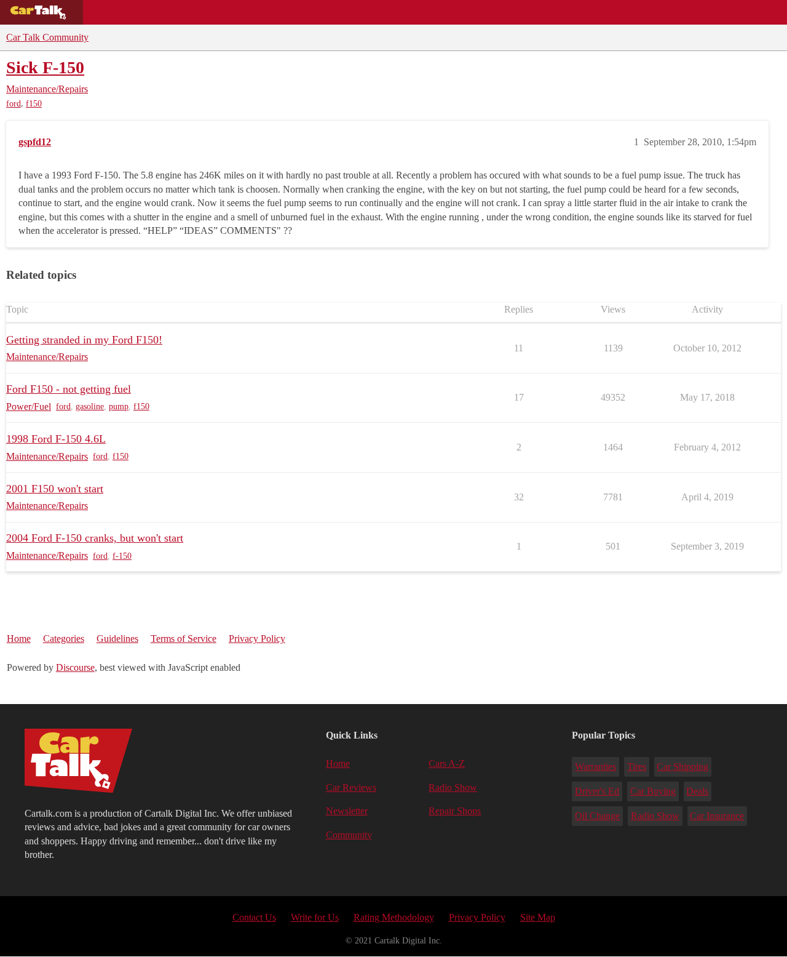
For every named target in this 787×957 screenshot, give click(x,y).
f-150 (122, 556)
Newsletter (347, 811)
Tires (636, 766)
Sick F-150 (45, 67)
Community (412, 12)
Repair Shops (336, 12)
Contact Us (254, 917)
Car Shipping (682, 766)
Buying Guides (126, 12)
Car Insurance (717, 816)
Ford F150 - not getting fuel (68, 389)
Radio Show (453, 787)
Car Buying (653, 791)
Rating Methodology (394, 917)
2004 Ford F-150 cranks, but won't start (94, 538)
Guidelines (117, 638)
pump (119, 406)
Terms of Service (183, 638)
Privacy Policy (257, 638)
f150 (34, 103)
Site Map (537, 917)
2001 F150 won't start (54, 489)
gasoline (90, 406)
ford (13, 103)
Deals (194, 12)
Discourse (75, 667)
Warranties (595, 766)
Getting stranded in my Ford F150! (84, 340)
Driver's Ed (597, 791)
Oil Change (597, 816)
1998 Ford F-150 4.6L (56, 439)
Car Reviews (257, 12)
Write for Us (315, 917)
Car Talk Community (47, 37)
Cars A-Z (478, 12)
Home (19, 638)
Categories (63, 638)
